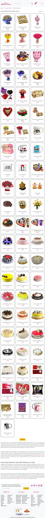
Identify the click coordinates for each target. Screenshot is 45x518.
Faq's (2, 504)
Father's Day (18, 499)
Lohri (32, 503)
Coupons (2, 503)
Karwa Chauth (40, 500)
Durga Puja (40, 496)
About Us (2, 495)
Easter (39, 504)
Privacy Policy (9, 499)
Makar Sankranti (34, 504)
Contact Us (9, 500)
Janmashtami (40, 495)
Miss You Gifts (24, 499)
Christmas (33, 499)
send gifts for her (19, 478)
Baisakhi (39, 503)
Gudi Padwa (33, 501)
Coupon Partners (10, 501)
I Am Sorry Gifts (24, 495)
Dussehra (39, 499)
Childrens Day (24, 503)
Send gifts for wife (39, 455)
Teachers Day (18, 503)
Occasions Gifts (8, 8)
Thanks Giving (24, 496)
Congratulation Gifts (25, 497)
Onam (32, 500)
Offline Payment (4, 505)
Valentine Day (18, 496)
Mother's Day (18, 497)
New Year (23, 501)
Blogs (2, 501)
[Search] (24, 3)
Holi (38, 505)
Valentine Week (19, 495)
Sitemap (8, 503)
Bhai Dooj (32, 497)
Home (1, 8)
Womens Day (24, 500)
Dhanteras (33, 505)
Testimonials (9, 495)
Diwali (32, 496)
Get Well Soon (18, 501)
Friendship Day (18, 500)
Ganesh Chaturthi (41, 501)
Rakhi (32, 495)
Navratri (39, 497)
